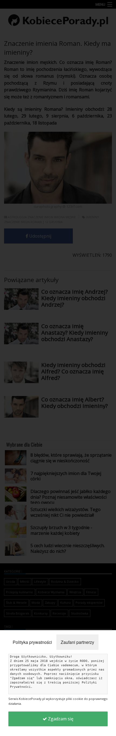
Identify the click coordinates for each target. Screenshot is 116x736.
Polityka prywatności (32, 642)
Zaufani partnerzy (77, 642)
